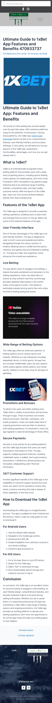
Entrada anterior (26, 630)
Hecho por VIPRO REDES (26, 699)
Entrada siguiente (26, 636)
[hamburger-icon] (40, 19)
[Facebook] (23, 9)
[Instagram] (28, 9)
